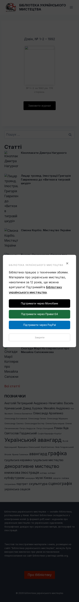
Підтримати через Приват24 (39, 314)
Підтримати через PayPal (39, 324)
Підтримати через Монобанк (39, 303)
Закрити (39, 337)
